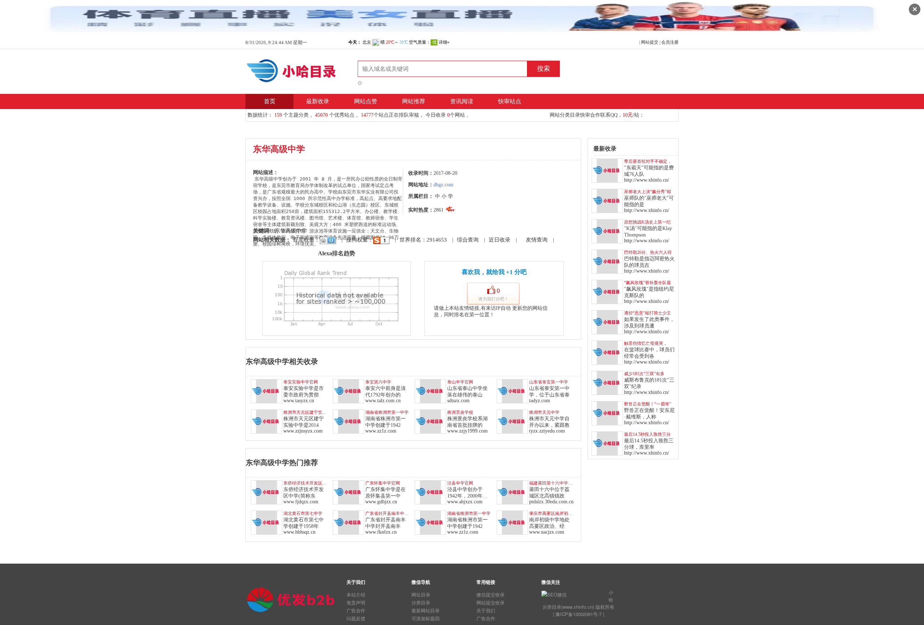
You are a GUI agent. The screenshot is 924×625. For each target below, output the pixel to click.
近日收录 (499, 240)
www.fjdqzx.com (300, 501)
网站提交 (649, 42)
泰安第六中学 (378, 382)
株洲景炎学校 (460, 412)
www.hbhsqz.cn (299, 532)
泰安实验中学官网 (300, 382)
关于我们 (485, 610)
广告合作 (355, 610)
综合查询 (468, 240)
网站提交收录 (490, 602)
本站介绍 (355, 594)
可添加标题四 (425, 618)
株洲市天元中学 (544, 412)
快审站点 (509, 101)
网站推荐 (413, 101)
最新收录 (317, 101)
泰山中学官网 (460, 382)
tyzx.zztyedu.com (547, 431)
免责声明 (355, 602)
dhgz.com (443, 184)
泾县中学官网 (460, 483)
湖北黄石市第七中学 (302, 513)
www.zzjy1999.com (467, 431)
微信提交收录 (490, 594)
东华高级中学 (291, 231)
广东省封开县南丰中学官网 (391, 513)
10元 (628, 115)
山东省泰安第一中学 (548, 382)
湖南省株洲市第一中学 (387, 412)
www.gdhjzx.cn (381, 501)
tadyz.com (539, 400)
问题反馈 (355, 618)
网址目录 (420, 594)
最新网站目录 (425, 610)
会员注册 (670, 42)
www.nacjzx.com (546, 532)
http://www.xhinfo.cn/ (646, 180)
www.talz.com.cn (383, 400)
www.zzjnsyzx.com (303, 431)
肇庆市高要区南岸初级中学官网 (559, 513)
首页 (269, 101)
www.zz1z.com (380, 431)
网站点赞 (365, 101)
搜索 (543, 68)
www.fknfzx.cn (381, 532)
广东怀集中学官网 (382, 483)
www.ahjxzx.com (465, 501)
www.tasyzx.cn (298, 400)
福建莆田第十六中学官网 (553, 483)
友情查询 (537, 240)
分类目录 (420, 602)
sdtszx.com (458, 400)
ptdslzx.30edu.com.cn (551, 501)
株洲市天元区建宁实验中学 (309, 412)
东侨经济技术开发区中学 (307, 483)
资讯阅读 (461, 101)
